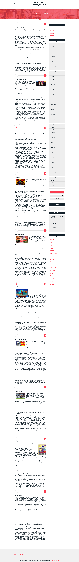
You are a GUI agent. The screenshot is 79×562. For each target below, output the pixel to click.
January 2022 (53, 167)
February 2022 (53, 165)
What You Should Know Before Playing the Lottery (26, 443)
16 (60, 196)
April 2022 (52, 160)
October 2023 (53, 114)
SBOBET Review (18, 391)
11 (50, 196)
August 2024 (53, 89)
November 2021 (53, 172)
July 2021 (52, 182)
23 (60, 198)
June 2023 (52, 124)
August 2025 (53, 74)
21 (56, 198)
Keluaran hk (52, 239)
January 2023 (53, 137)
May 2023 (52, 127)
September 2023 (53, 117)
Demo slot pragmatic (53, 240)
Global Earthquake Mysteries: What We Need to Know (57, 221)
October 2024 (53, 84)
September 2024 (53, 86)
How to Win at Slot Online (21, 339)
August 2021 (53, 180)
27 (54, 199)
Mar (45, 24)
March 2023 (53, 132)
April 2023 (52, 129)
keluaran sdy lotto (53, 286)
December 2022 (53, 139)
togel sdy (51, 281)
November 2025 (53, 66)
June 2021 (52, 185)
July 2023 (52, 122)
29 (58, 199)
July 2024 (52, 91)
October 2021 (53, 175)
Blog (17, 26)
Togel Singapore (39, 8)
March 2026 (53, 56)
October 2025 (53, 69)
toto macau (52, 256)
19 (52, 198)
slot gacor (51, 245)
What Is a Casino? (19, 177)
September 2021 (53, 177)
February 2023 (53, 134)
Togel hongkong (22, 554)
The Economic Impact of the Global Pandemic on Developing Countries (57, 230)
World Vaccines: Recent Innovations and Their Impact (57, 227)
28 (56, 199)
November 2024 (53, 81)
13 (54, 196)
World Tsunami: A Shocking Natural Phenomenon (57, 217)
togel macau (52, 284)
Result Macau (52, 35)
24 (62, 198)
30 (60, 199)
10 (62, 195)
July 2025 (52, 76)
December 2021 (53, 170)
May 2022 (52, 157)
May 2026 (52, 51)
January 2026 (53, 61)
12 (52, 196)
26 (52, 199)
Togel (15, 555)
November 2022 (53, 142)
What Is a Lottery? (19, 27)
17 (62, 196)
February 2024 (53, 104)
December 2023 (53, 109)
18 (50, 198)
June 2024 (52, 94)
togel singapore (52, 243)
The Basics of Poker (19, 132)
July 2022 (52, 152)
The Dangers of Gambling (21, 79)
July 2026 (52, 46)
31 (62, 199)
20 (54, 198)
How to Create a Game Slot (21, 288)
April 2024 (52, 99)
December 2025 (53, 64)
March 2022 (53, 162)
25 (50, 199)
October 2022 (53, 144)
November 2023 (53, 112)
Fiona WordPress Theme (55, 560)
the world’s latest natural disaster (56, 223)
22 (58, 198)
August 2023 (53, 119)
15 (58, 196)
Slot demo (51, 242)
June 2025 (52, 79)
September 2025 (53, 71)
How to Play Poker (19, 234)
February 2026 (53, 59)
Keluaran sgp (52, 33)
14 (56, 196)
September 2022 (53, 147)
